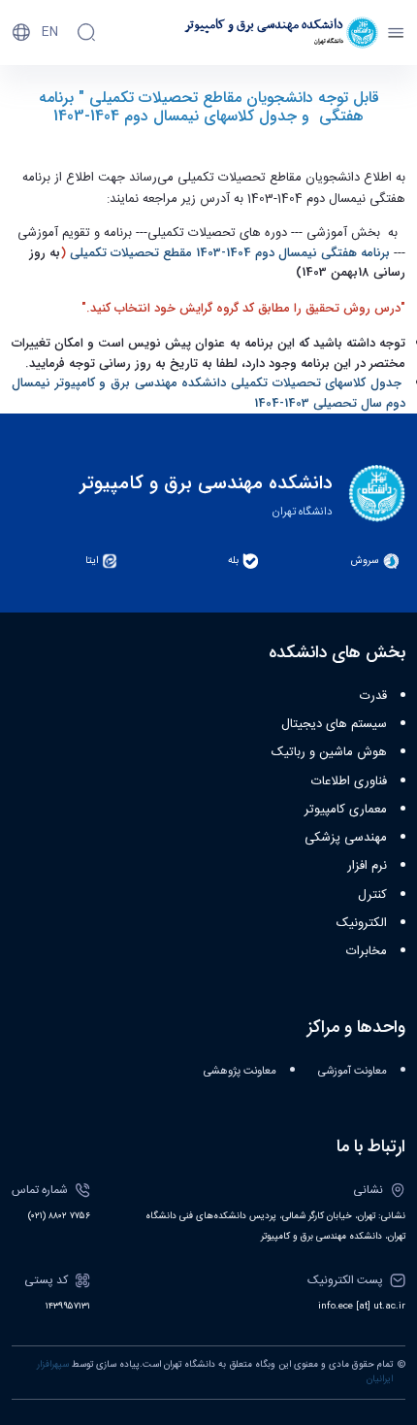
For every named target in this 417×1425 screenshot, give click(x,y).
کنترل (372, 895)
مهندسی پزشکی (346, 837)
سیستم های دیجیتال (334, 724)
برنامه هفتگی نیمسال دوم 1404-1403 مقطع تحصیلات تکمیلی (230, 253)
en (50, 32)
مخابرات (366, 951)
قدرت (373, 696)
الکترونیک (362, 923)
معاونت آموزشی (352, 1071)
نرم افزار (367, 866)
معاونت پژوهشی (240, 1071)
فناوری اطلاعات (349, 781)
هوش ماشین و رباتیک (329, 752)
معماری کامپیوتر (346, 809)
